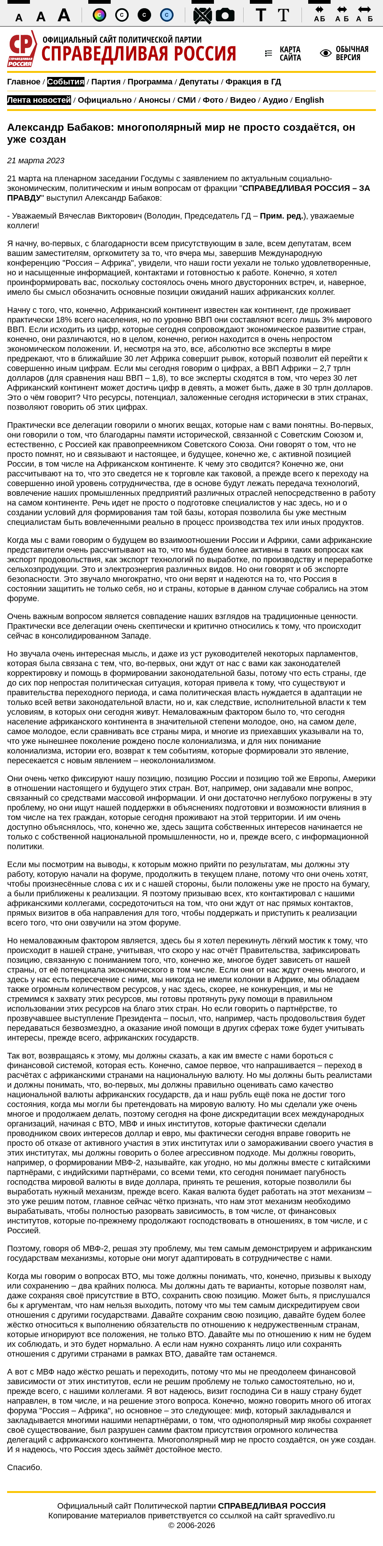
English (309, 100)
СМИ (186, 100)
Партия (106, 81)
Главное (23, 81)
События (66, 81)
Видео (243, 100)
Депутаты (199, 81)
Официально (105, 100)
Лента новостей (39, 100)
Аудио (275, 100)
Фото (213, 100)
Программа (150, 81)
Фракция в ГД (253, 81)
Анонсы (154, 100)
